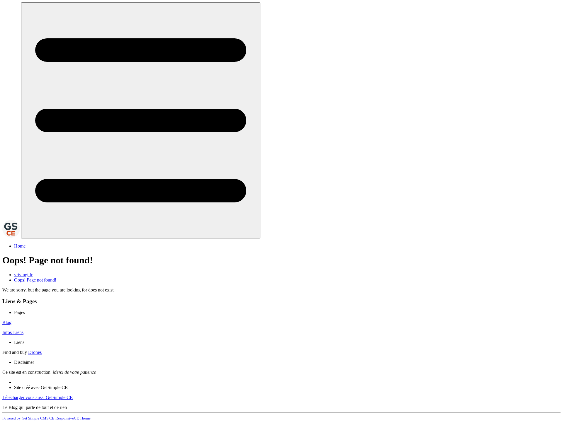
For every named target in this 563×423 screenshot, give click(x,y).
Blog (6, 322)
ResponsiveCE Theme (73, 418)
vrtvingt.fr (23, 274)
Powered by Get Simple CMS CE (28, 418)
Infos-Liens (12, 332)
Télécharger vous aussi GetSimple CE (37, 397)
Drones (35, 352)
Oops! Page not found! (35, 279)
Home (20, 245)
